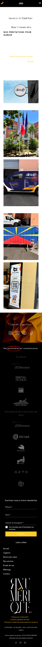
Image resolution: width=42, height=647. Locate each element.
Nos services (8, 561)
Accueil (6, 549)
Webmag (6, 570)
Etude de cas (8, 566)
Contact (6, 574)
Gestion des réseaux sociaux (21, 57)
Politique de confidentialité (19, 617)
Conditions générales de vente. (20, 619)
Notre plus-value (10, 557)
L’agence (6, 553)
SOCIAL (30, 62)
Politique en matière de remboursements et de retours (21, 622)
